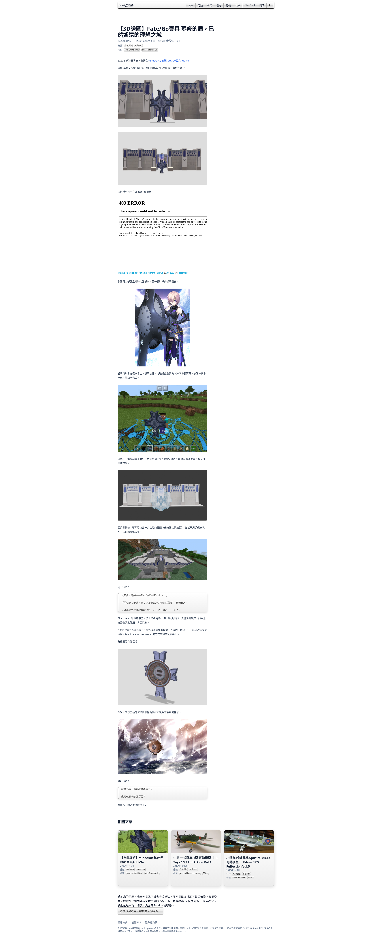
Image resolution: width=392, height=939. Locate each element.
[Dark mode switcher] (269, 5)
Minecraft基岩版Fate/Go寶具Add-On (169, 60)
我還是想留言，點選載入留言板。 (140, 911)
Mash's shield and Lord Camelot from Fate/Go (141, 272)
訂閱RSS (136, 922)
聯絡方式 (122, 922)
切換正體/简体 (166, 40)
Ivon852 (170, 272)
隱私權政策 (151, 922)
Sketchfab (182, 272)
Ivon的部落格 (126, 5)
